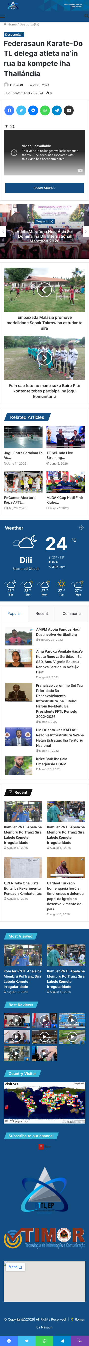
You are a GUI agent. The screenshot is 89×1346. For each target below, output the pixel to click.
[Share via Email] (69, 110)
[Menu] (2, 15)
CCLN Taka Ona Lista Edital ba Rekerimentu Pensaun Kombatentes (23, 888)
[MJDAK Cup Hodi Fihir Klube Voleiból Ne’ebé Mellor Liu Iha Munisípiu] (65, 482)
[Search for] (86, 15)
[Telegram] (57, 110)
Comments (72, 613)
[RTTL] (44, 5)
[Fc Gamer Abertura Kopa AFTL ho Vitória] (23, 482)
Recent (42, 613)
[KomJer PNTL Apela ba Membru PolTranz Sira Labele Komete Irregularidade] (23, 811)
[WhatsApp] (45, 110)
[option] (44, 231)
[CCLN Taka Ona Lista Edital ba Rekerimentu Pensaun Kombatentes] (23, 867)
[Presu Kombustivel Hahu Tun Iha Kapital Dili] (17, 1053)
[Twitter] (21, 110)
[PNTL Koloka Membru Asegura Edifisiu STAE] (72, 1020)
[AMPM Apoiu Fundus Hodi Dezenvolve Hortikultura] (18, 636)
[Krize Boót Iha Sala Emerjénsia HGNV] (18, 765)
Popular (14, 613)
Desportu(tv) (29, 24)
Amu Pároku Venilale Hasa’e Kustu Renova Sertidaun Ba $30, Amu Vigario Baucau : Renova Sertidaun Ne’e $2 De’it (59, 661)
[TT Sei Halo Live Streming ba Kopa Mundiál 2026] (65, 437)
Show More (43, 188)
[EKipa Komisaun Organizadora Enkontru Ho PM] (45, 1020)
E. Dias (15, 85)
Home (12, 24)
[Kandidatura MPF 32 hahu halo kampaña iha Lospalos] (17, 1020)
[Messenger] (33, 110)
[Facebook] (9, 110)
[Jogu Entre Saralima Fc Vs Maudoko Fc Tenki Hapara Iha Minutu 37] (23, 437)
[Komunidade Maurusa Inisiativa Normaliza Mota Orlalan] (72, 1037)
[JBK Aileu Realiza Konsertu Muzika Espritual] (45, 1053)
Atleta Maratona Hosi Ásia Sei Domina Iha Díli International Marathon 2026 (45, 236)
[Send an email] (21, 85)
